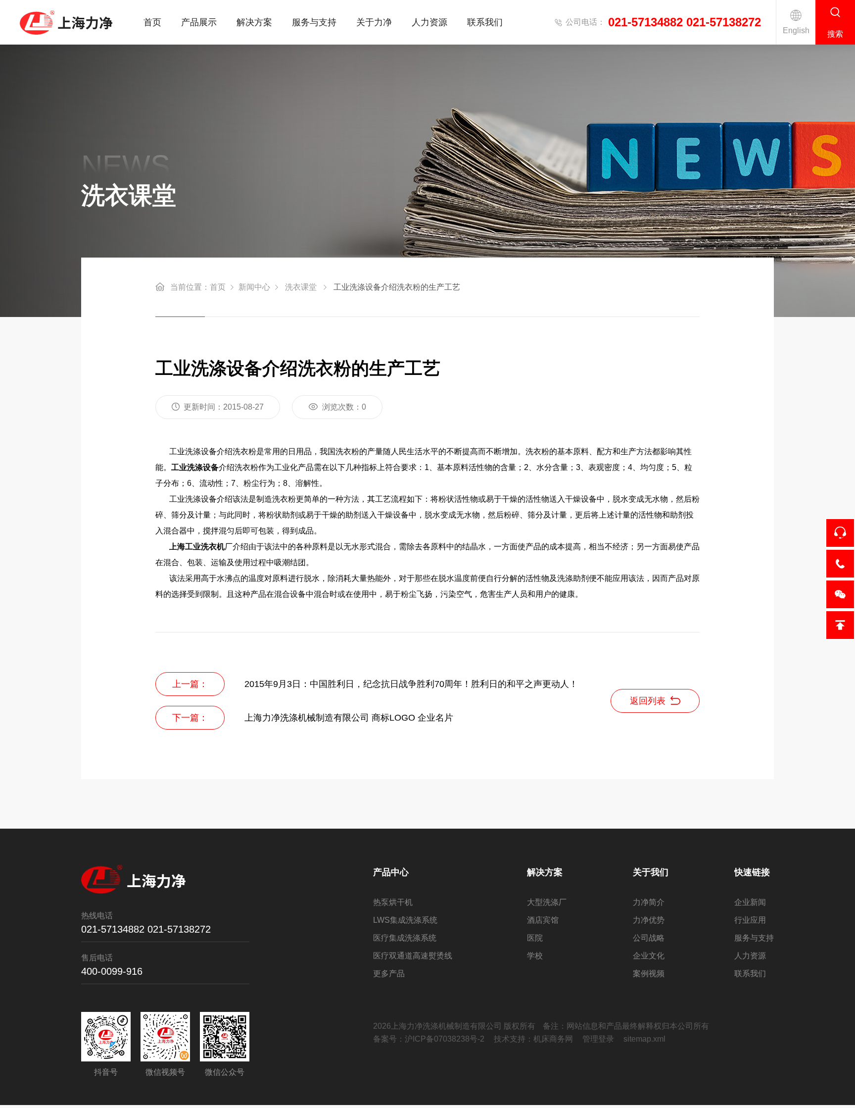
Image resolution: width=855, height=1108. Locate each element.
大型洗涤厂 (547, 902)
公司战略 (649, 938)
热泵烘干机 (393, 902)
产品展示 (199, 22)
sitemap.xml (644, 1039)
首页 (152, 22)
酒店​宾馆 (543, 920)
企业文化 (649, 955)
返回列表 (647, 701)
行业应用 (750, 920)
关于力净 (374, 22)
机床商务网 (553, 1039)
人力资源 (429, 22)
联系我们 (485, 22)
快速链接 (752, 872)
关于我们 (650, 872)
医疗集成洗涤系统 (404, 938)
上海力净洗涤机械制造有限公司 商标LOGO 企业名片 (348, 718)
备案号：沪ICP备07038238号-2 (428, 1039)
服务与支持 (314, 22)
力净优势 (649, 920)
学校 (535, 955)
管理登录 (598, 1039)
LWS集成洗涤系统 (405, 920)
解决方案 (254, 22)
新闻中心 (254, 287)
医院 (535, 938)
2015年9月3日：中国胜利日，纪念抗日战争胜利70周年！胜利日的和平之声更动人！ (411, 684)
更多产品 (389, 973)
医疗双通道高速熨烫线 (412, 955)
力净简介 (649, 902)
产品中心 (391, 872)
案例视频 (649, 973)
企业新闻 (750, 902)
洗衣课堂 (301, 287)
